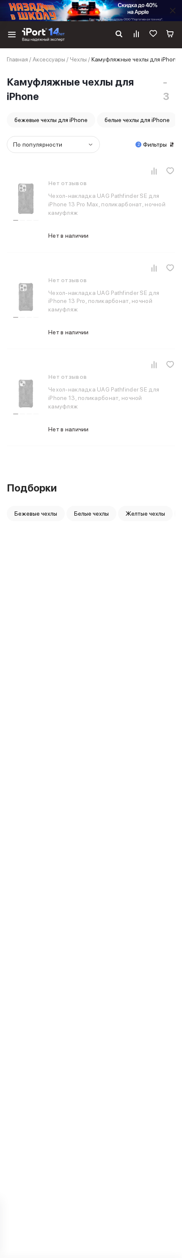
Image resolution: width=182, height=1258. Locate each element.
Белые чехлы (91, 513)
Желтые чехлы (145, 513)
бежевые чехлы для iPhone (51, 120)
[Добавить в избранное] (170, 171)
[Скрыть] (173, 11)
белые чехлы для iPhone (137, 120)
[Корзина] (170, 34)
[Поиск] (118, 34)
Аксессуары (49, 59)
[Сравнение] (136, 34)
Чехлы (78, 59)
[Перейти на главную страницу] (43, 34)
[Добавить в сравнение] (154, 171)
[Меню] (12, 34)
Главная (17, 59)
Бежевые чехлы (35, 513)
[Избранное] (153, 34)
